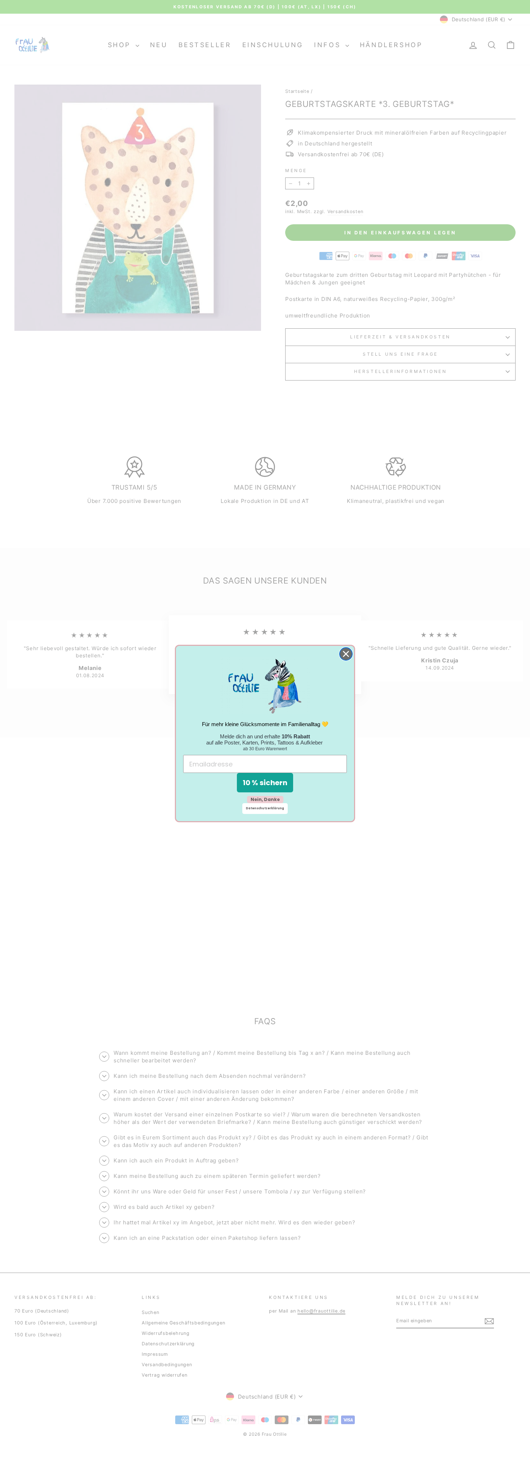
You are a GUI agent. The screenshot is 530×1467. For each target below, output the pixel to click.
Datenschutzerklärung (265, 808)
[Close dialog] (346, 654)
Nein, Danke (265, 799)
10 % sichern (265, 783)
